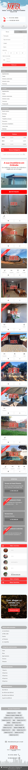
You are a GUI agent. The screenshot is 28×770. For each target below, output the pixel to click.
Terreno (4, 658)
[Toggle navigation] (24, 26)
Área (3, 653)
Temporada (5, 104)
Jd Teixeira (5, 639)
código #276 (6, 720)
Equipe (4, 116)
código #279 (21, 730)
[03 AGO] (6, 550)
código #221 (8, 732)
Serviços (4, 114)
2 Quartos (4, 673)
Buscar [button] (15, 65)
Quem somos (5, 111)
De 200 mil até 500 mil (8, 695)
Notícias (4, 129)
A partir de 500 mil (7, 698)
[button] (3, 180)
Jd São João (5, 633)
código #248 (9, 725)
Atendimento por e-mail (15, 741)
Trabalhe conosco (6, 119)
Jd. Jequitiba (5, 642)
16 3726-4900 (13, 18)
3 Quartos (4, 675)
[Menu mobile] (3, 26)
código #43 (6, 730)
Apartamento (5, 656)
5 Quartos (4, 681)
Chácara (4, 661)
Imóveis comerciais (7, 79)
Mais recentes (14, 545)
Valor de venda (6, 56)
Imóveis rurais (5, 81)
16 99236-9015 (14, 20)
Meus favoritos (14, 582)
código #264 (14, 734)
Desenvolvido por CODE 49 (14, 768)
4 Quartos (4, 678)
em (19, 727)
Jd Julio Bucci (5, 631)
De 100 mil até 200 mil (7, 692)
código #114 (19, 717)
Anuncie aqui (14, 610)
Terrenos (4, 83)
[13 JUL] (6, 568)
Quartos (5, 50)
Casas (3, 76)
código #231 (9, 717)
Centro (4, 636)
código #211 (19, 725)
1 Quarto (4, 670)
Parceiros (4, 121)
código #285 (16, 722)
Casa (3, 650)
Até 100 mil (5, 689)
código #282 (19, 732)
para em (13, 715)
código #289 (11, 712)
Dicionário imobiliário (7, 123)
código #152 (21, 720)
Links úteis (5, 126)
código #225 (7, 727)
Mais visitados (14, 579)
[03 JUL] (6, 574)
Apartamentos (5, 73)
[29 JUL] (6, 556)
